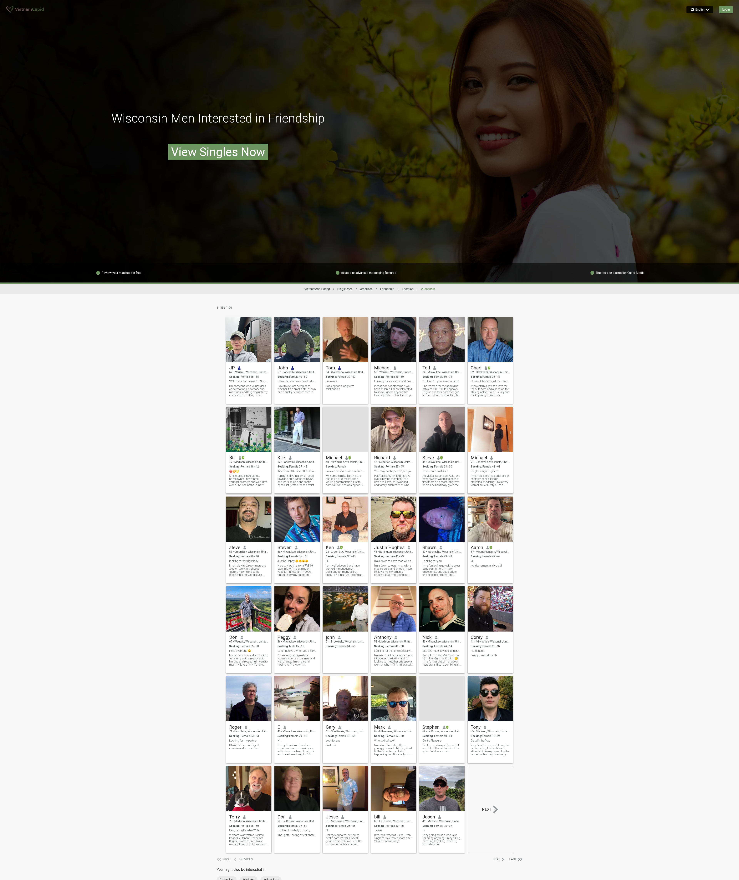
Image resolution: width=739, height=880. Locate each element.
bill (377, 817)
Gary (330, 727)
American (366, 289)
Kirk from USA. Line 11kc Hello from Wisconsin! (297, 471)
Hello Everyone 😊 (240, 650)
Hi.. (327, 560)
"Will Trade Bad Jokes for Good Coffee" (248, 381)
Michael (382, 368)
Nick (427, 637)
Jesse (332, 817)
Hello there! (477, 650)
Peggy (284, 637)
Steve (428, 457)
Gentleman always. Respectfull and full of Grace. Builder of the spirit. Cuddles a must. (440, 748)
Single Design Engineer (484, 471)
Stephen (431, 727)
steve (234, 547)
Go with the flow (480, 740)
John (283, 368)
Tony (476, 727)
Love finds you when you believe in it (297, 650)
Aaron (477, 547)
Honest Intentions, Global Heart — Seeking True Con (490, 381)
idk (472, 560)
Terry (234, 817)
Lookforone (333, 740)
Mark (379, 727)
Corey (476, 637)
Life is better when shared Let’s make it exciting (297, 381)
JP (232, 368)
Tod (426, 368)
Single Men (345, 289)
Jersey (378, 830)
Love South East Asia (435, 471)
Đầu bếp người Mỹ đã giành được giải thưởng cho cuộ (441, 650)
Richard (382, 457)
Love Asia (332, 381)
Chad (476, 368)
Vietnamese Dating (317, 289)
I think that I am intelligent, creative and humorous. (244, 747)
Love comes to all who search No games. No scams (345, 471)
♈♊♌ (234, 471)
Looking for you (432, 560)
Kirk (282, 457)
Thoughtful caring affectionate (296, 835)
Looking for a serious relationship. (393, 381)
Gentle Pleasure (431, 740)
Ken (330, 547)
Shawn (429, 547)
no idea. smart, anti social (486, 565)
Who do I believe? (384, 740)
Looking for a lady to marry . (294, 830)
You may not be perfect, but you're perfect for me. (393, 471)
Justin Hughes (389, 547)
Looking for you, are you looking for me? (441, 381)
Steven (285, 547)
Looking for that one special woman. (393, 650)
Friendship (387, 289)
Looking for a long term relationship (340, 387)
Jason (428, 817)
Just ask (331, 745)
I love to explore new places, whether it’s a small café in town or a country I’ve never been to (297, 389)
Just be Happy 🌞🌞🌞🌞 (293, 560)
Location (407, 289)
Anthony (382, 637)
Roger (235, 727)
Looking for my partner (243, 740)
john (330, 637)
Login (726, 9)
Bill (232, 457)
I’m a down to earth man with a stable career (393, 560)
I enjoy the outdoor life (484, 655)
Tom (330, 368)
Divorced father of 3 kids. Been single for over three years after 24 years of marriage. (392, 838)
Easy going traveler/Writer (244, 830)
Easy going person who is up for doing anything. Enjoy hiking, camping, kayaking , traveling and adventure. (441, 839)
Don (233, 637)
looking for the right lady (243, 560)
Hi (327, 830)
